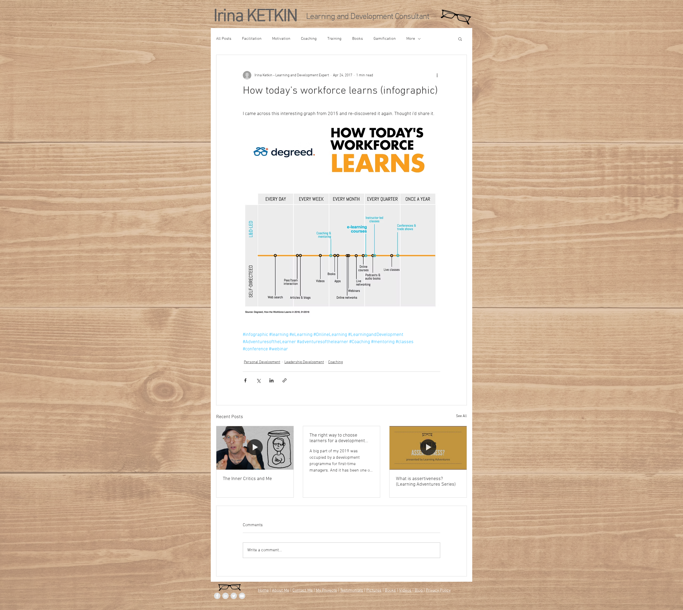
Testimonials (351, 590)
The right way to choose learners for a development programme (337, 438)
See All (461, 416)
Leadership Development (304, 362)
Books (357, 38)
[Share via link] (284, 380)
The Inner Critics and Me (247, 479)
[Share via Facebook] (245, 380)
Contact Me (302, 590)
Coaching (309, 38)
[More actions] (437, 75)
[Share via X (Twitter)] (258, 380)
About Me (280, 590)
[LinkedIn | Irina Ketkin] (225, 596)
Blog (419, 590)
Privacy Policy (438, 590)
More (410, 38)
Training (334, 38)
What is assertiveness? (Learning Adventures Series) (426, 481)
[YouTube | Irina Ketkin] (242, 596)
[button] (460, 39)
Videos (405, 590)
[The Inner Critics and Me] (254, 447)
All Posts (223, 38)
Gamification (385, 38)
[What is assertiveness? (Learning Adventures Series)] (428, 447)
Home (263, 590)
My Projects (326, 590)
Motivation (281, 38)
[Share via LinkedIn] (271, 380)
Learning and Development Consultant (367, 17)
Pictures (374, 590)
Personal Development (262, 362)
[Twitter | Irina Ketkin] (234, 596)
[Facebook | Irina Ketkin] (217, 596)
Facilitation (251, 38)
